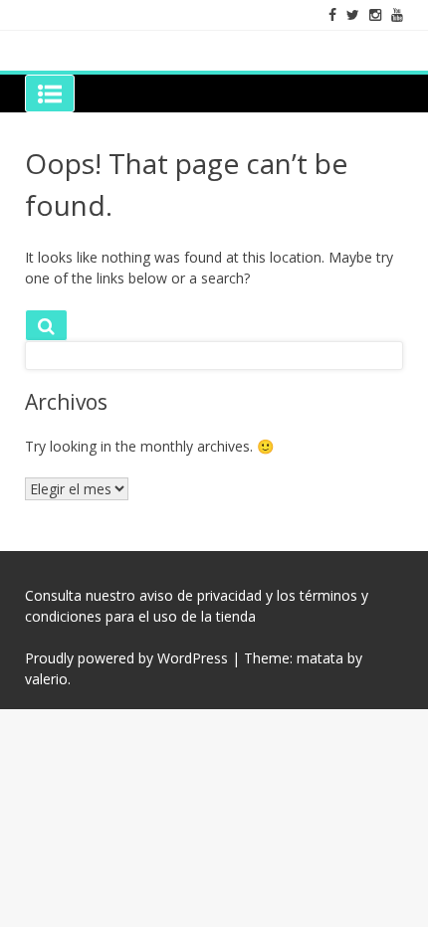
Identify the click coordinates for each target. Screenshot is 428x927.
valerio (46, 678)
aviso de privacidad (200, 595)
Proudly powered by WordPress (126, 658)
